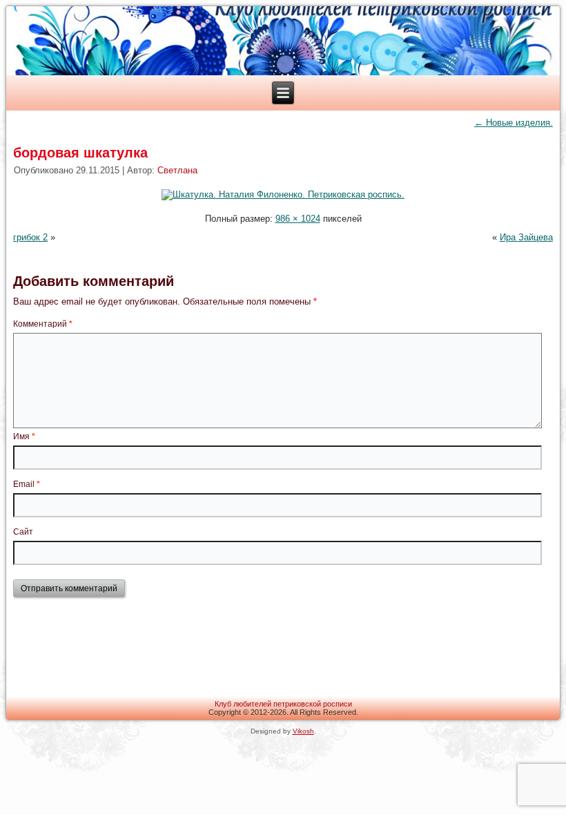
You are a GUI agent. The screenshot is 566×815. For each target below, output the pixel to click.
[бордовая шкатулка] (283, 194)
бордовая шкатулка (80, 152)
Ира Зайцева (526, 237)
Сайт (23, 532)
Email (26, 484)
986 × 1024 (297, 218)
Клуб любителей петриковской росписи (283, 704)
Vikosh (303, 731)
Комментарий (42, 324)
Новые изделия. (513, 122)
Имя (24, 436)
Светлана (177, 170)
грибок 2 (30, 237)
